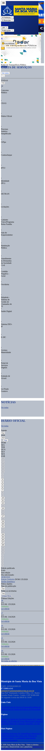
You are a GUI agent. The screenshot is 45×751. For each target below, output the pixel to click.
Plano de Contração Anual (20, 724)
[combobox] (3, 81)
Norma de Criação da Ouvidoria (13, 719)
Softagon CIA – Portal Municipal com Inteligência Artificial (22, 748)
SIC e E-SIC (35, 724)
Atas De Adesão (20, 733)
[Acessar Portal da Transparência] (16, 43)
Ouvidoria (5, 707)
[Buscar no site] (3, 48)
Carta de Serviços (16, 707)
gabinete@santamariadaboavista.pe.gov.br (17, 691)
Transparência (28, 707)
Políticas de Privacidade (31, 709)
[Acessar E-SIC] (2, 39)
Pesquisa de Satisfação (13, 709)
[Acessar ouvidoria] (2, 35)
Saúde (3, 733)
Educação (10, 733)
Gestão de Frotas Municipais (22, 721)
